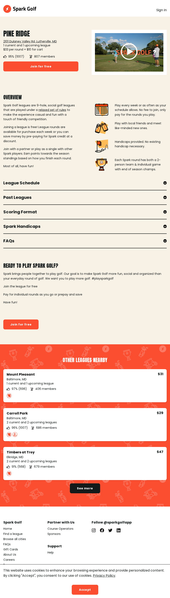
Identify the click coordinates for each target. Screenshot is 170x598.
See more (85, 488)
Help (50, 552)
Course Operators (60, 529)
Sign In (161, 10)
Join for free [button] (40, 66)
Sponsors (54, 534)
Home (7, 529)
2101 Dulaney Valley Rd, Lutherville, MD (30, 41)
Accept (85, 590)
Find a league (13, 534)
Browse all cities (14, 539)
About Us (9, 554)
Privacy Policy (104, 575)
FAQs (7, 544)
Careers (9, 560)
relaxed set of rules (52, 110)
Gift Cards (10, 549)
